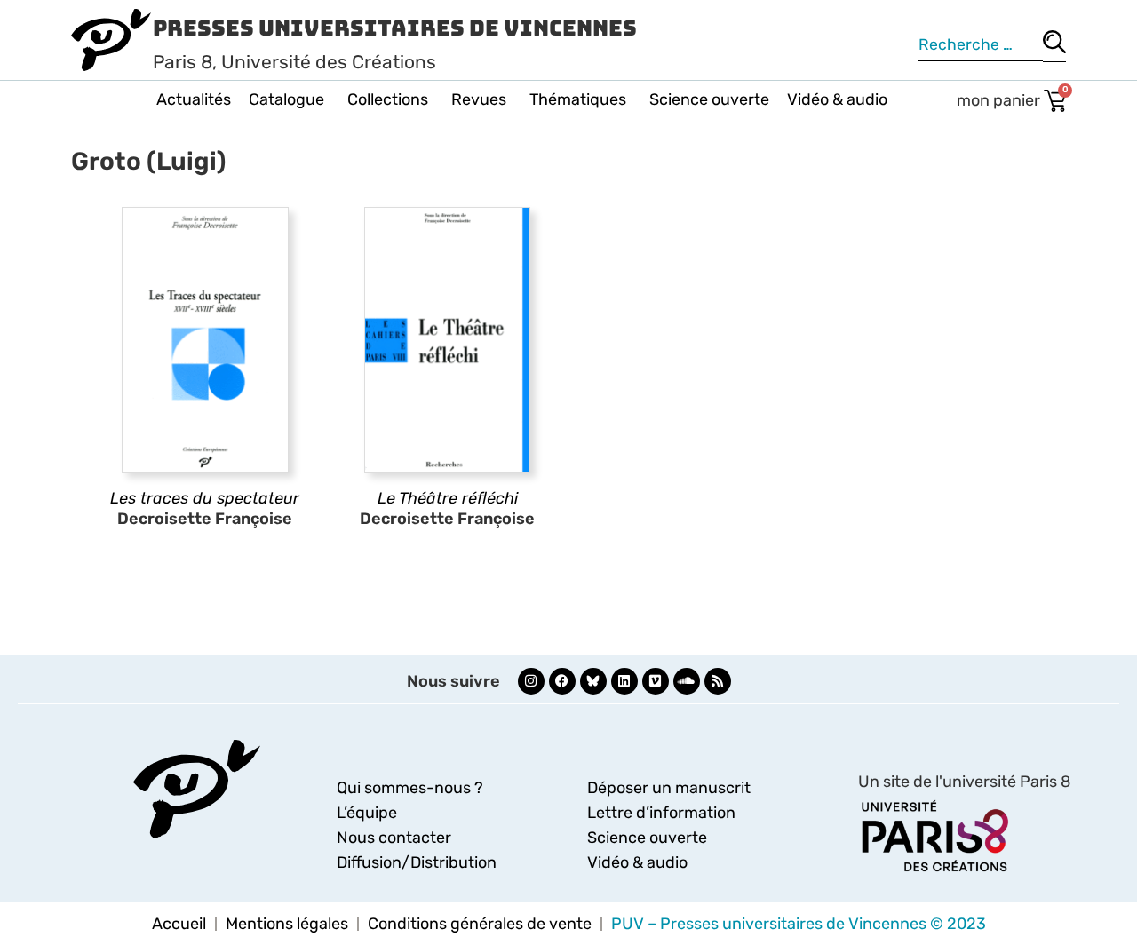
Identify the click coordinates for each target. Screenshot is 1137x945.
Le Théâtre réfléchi (448, 498)
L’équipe (367, 812)
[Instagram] (531, 681)
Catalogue (286, 99)
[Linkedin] (624, 681)
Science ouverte (709, 99)
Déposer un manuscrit (669, 788)
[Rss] (717, 681)
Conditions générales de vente (480, 923)
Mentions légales (287, 923)
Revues (478, 99)
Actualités (193, 99)
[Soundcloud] (686, 681)
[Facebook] (562, 681)
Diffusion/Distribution (417, 862)
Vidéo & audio (837, 99)
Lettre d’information (661, 812)
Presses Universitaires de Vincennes (395, 28)
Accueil (179, 923)
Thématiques (577, 99)
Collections (387, 99)
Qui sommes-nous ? (410, 788)
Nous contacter (394, 837)
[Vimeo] (655, 681)
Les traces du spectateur (204, 498)
